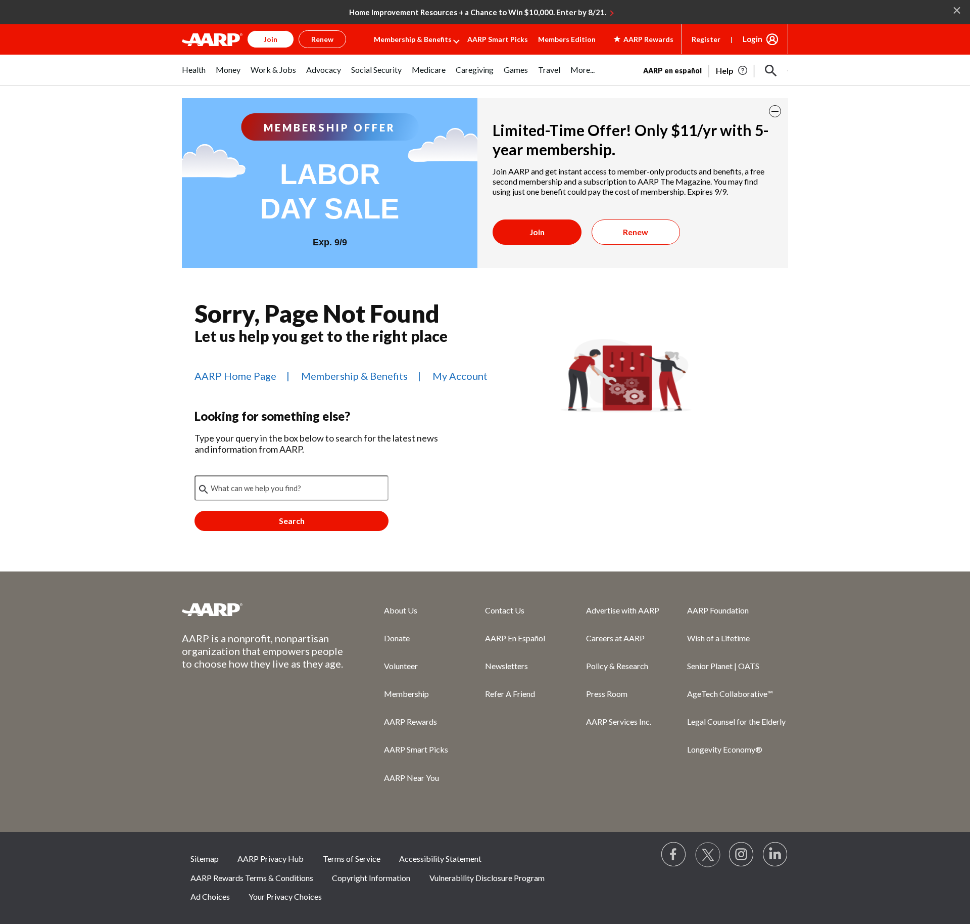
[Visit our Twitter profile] (707, 854)
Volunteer (401, 666)
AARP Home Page (235, 376)
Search (292, 520)
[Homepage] (212, 39)
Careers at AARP (615, 638)
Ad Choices (210, 896)
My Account (460, 376)
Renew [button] (322, 39)
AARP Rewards (410, 721)
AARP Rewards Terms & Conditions (251, 878)
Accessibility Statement (440, 858)
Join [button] (270, 39)
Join (537, 232)
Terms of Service (351, 858)
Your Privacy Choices (285, 896)
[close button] (775, 111)
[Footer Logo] (263, 609)
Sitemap (204, 858)
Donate (397, 638)
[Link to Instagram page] (741, 854)
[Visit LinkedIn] (775, 854)
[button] (771, 71)
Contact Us (504, 610)
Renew (635, 232)
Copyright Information (371, 878)
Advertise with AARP (622, 610)
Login (752, 38)
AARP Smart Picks (497, 39)
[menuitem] (194, 75)
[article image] (732, 71)
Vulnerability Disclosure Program (487, 878)
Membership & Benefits (413, 39)
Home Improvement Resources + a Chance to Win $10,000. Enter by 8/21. (477, 12)
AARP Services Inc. (618, 721)
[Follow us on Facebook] (674, 854)
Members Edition (567, 39)
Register (706, 39)
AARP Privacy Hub (270, 858)
